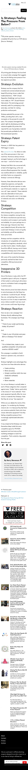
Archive (3, 743)
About (3, 735)
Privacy (3, 740)
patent (7, 31)
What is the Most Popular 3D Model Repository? (18, 634)
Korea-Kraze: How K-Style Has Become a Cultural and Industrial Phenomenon (18, 618)
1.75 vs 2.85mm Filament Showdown (17, 721)
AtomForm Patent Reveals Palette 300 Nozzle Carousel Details (18, 549)
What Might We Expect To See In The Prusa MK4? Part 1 (18, 695)
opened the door (9, 152)
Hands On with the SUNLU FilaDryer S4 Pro (17, 539)
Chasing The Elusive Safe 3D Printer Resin (18, 670)
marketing (21, 29)
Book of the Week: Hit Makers (16, 647)
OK (25, 763)
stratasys (12, 31)
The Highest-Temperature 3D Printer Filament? (18, 708)
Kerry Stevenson (6, 28)
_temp (5, 29)
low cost (16, 29)
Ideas (24, 28)
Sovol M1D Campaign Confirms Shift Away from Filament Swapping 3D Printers (17, 603)
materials (3, 31)
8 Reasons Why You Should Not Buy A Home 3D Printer (18, 683)
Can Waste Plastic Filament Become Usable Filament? (18, 586)
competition (10, 29)
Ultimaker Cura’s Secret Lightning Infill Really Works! (17, 660)
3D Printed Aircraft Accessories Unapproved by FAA (18, 528)
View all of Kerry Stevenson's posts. (13, 478)
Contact (3, 738)
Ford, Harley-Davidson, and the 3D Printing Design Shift (18, 565)
